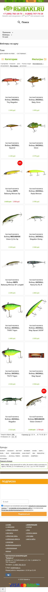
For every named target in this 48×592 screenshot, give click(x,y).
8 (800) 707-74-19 (34, 14)
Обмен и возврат (12, 530)
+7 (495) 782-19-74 (12, 14)
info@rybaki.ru (15, 568)
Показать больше (6, 461)
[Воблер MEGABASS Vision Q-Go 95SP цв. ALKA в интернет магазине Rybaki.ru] (12, 218)
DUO (7, 453)
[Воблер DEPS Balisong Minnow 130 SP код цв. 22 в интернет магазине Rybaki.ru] (12, 172)
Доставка (30, 536)
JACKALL (3, 456)
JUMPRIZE (34, 456)
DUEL (2, 453)
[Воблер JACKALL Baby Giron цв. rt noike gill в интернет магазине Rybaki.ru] (36, 81)
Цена (18, 63)
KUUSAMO (3, 458)
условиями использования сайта (20, 508)
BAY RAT (19, 450)
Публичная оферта (13, 539)
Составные (21, 53)
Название (12, 63)
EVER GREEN (15, 453)
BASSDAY (10, 450)
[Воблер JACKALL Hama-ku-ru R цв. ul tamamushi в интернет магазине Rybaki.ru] (36, 264)
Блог (28, 530)
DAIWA (34, 450)
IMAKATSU (40, 453)
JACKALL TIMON (14, 456)
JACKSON (25, 456)
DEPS (40, 450)
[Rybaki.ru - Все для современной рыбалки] (24, 8)
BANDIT (2, 450)
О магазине (10, 527)
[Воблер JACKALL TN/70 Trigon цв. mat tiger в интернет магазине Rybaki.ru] (12, 355)
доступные (23, 66)
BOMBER (27, 450)
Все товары (14, 66)
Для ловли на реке (7, 53)
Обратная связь (12, 536)
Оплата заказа (32, 533)
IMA (33, 453)
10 (44, 435)
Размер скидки (26, 63)
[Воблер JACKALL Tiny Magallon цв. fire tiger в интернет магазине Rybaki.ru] (12, 81)
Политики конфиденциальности (12, 510)
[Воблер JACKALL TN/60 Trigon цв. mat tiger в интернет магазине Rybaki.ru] (12, 309)
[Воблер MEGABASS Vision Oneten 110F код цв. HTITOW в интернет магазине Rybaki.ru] (36, 401)
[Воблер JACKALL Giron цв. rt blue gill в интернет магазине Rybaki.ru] (36, 127)
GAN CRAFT (26, 453)
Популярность (37, 63)
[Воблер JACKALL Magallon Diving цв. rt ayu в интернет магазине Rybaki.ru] (36, 218)
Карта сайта (31, 539)
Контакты (10, 533)
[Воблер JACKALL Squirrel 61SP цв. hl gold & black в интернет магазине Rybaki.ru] (12, 127)
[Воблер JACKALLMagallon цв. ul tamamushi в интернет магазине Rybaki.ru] (12, 401)
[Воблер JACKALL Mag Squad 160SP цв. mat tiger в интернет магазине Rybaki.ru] (36, 309)
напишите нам (39, 16)
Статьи (29, 527)
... (36, 435)
